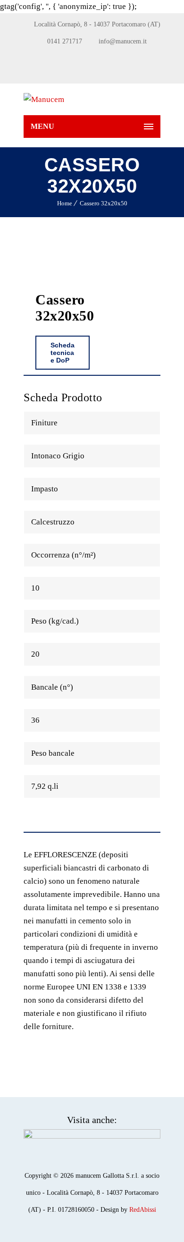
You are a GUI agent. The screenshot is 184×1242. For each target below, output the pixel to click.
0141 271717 (64, 41)
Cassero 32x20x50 (103, 203)
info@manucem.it (123, 41)
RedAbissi (142, 1209)
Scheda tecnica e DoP (62, 352)
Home (64, 203)
